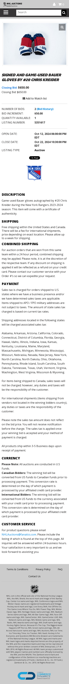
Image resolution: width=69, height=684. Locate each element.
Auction (39, 150)
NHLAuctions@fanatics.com (19, 534)
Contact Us (34, 576)
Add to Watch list (36, 98)
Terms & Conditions (17, 569)
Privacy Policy (43, 569)
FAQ (60, 569)
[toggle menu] (6, 12)
